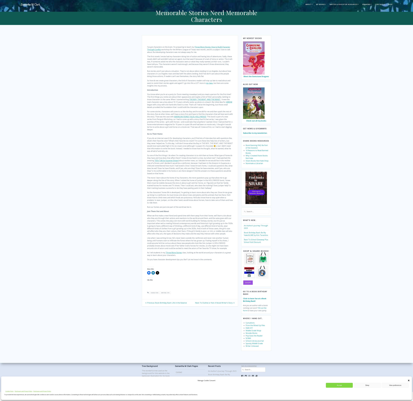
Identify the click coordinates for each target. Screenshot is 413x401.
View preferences (395, 385)
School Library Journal (255, 341)
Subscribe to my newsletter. (255, 133)
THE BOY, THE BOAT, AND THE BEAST (204, 99)
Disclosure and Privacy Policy (23, 391)
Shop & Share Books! (256, 251)
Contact (379, 4)
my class (209, 83)
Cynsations (250, 323)
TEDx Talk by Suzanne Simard (166, 160)
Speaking (366, 4)
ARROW (229, 102)
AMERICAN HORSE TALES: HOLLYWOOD (190, 116)
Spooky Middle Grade (254, 343)
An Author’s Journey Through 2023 (222, 371)
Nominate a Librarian (254, 163)
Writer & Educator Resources (343, 4)
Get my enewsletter (249, 366)
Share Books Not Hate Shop (257, 161)
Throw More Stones (174, 252)
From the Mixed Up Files (255, 325)
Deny (367, 385)
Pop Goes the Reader (254, 336)
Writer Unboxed (252, 346)
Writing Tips (165, 293)
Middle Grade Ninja (253, 330)
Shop (390, 4)
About (308, 4)
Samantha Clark (30, 4)
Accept (339, 385)
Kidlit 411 (249, 328)
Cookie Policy (9, 391)
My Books (320, 4)
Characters (155, 293)
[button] (409, 380)
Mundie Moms (251, 333)
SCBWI (248, 338)
